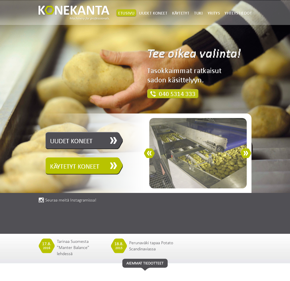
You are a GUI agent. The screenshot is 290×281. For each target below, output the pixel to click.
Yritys (214, 13)
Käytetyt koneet (74, 166)
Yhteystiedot (238, 13)
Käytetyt (180, 13)
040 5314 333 (177, 94)
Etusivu (126, 13)
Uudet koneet (153, 13)
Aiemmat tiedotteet (145, 263)
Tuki (198, 13)
